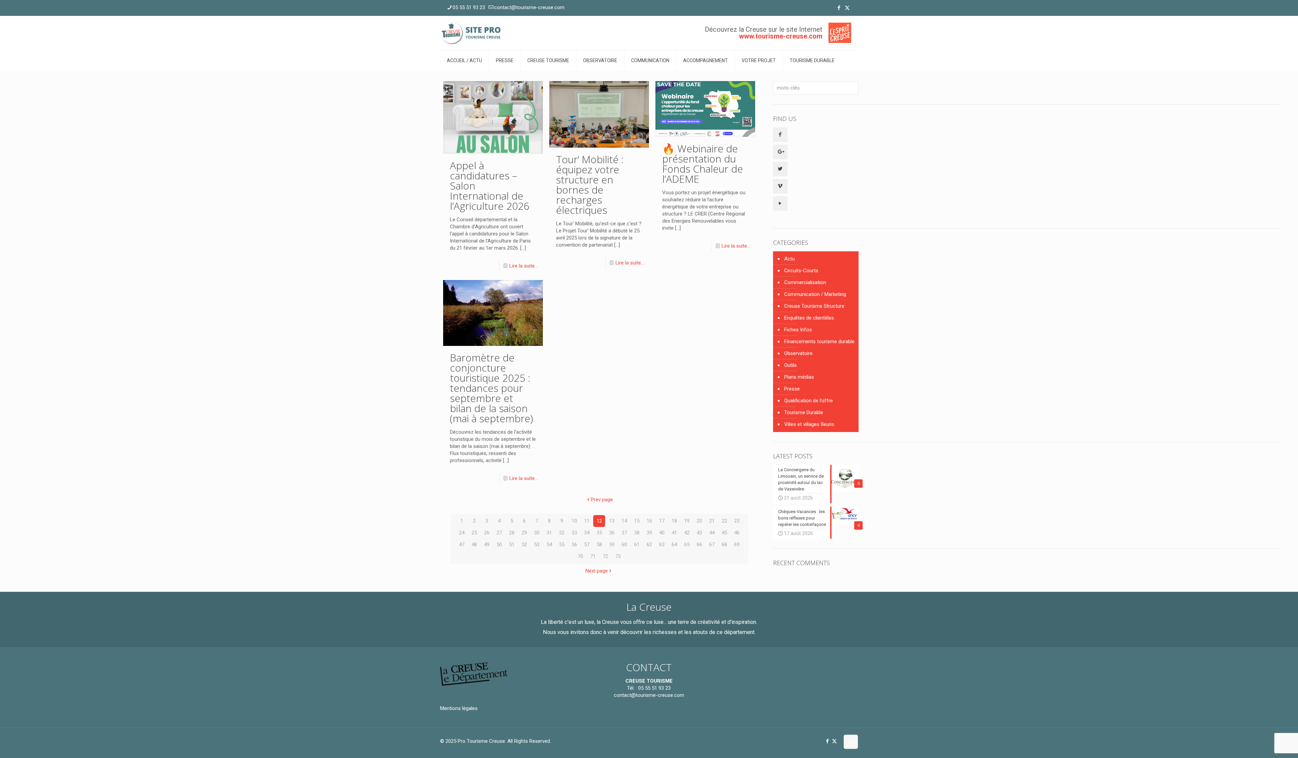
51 (511, 544)
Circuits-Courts (801, 271)
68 (724, 544)
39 (649, 533)
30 (536, 533)
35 (599, 533)
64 (674, 544)
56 (574, 544)
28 (511, 533)
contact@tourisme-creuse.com (529, 7)
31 (549, 533)
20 (699, 521)
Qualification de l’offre (808, 401)
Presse (792, 389)
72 (605, 556)
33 (574, 533)
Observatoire (798, 353)
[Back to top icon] (851, 742)
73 (618, 556)
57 (587, 544)
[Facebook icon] (838, 8)
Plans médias (799, 377)
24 (461, 533)
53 (536, 544)
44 (712, 533)
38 (637, 533)
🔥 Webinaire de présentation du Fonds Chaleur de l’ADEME (702, 164)
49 (486, 544)
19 (687, 521)
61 (637, 544)
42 (687, 533)
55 (561, 544)
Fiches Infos (798, 330)
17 (662, 521)
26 (486, 533)
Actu (789, 259)
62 (649, 544)
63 (662, 544)
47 (461, 544)
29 (524, 533)
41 (674, 533)
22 (724, 521)
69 (737, 544)
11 (587, 521)
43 (699, 533)
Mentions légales (459, 708)
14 (624, 521)
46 (737, 533)
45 (724, 533)
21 (712, 521)
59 (612, 544)
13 (612, 521)
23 (737, 521)
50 (499, 544)
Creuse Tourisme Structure (814, 306)
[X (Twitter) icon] (847, 8)
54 (549, 544)
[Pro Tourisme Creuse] (471, 33)
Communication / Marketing (815, 294)
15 (637, 521)
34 (587, 533)
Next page (596, 571)
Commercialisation (805, 282)
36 (612, 533)
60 (624, 544)
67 (712, 544)
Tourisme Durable (803, 412)
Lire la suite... (523, 266)
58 (599, 544)
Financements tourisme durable (819, 341)
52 (524, 544)
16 (649, 521)
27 (499, 533)
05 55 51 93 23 (469, 7)
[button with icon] (780, 134)
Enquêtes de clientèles (809, 318)
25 (474, 533)
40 (662, 533)
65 (687, 544)
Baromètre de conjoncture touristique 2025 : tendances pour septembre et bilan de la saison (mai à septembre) (491, 388)
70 (580, 556)
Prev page (602, 500)
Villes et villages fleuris (809, 424)
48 (474, 544)
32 (561, 533)
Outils (790, 365)
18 (674, 521)
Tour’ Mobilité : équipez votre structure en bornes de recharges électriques (590, 184)
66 (699, 544)
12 (599, 521)
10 (574, 521)
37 (624, 533)
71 (593, 556)
